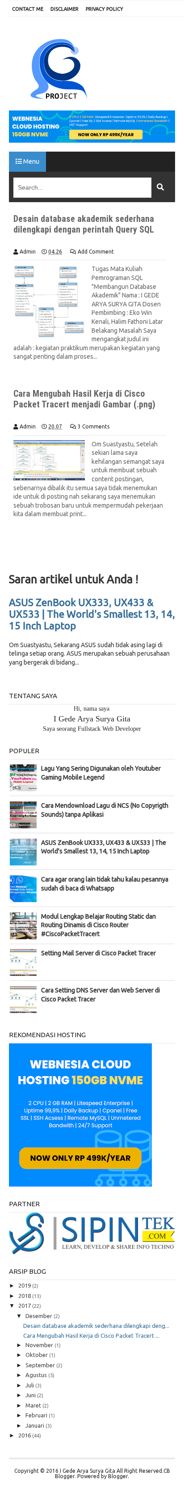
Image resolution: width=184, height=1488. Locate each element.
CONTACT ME (27, 9)
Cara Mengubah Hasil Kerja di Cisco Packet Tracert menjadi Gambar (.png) (84, 399)
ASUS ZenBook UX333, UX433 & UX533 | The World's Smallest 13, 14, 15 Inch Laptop (92, 614)
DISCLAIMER (64, 9)
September (40, 1365)
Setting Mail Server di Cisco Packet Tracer (98, 953)
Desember (39, 1316)
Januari (35, 1425)
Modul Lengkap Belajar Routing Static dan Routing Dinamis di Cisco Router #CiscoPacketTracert (98, 925)
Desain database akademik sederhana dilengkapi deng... (96, 1326)
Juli (30, 1385)
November (39, 1345)
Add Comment (96, 251)
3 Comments (93, 426)
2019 (25, 1285)
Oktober (37, 1355)
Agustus (36, 1375)
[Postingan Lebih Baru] (24, 555)
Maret (33, 1405)
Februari (37, 1415)
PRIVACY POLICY (104, 9)
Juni (31, 1395)
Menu (30, 161)
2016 (25, 1435)
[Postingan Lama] (159, 555)
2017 (25, 1305)
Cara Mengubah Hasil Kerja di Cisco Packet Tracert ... (91, 1335)
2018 (25, 1296)
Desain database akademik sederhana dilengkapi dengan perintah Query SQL (83, 224)
